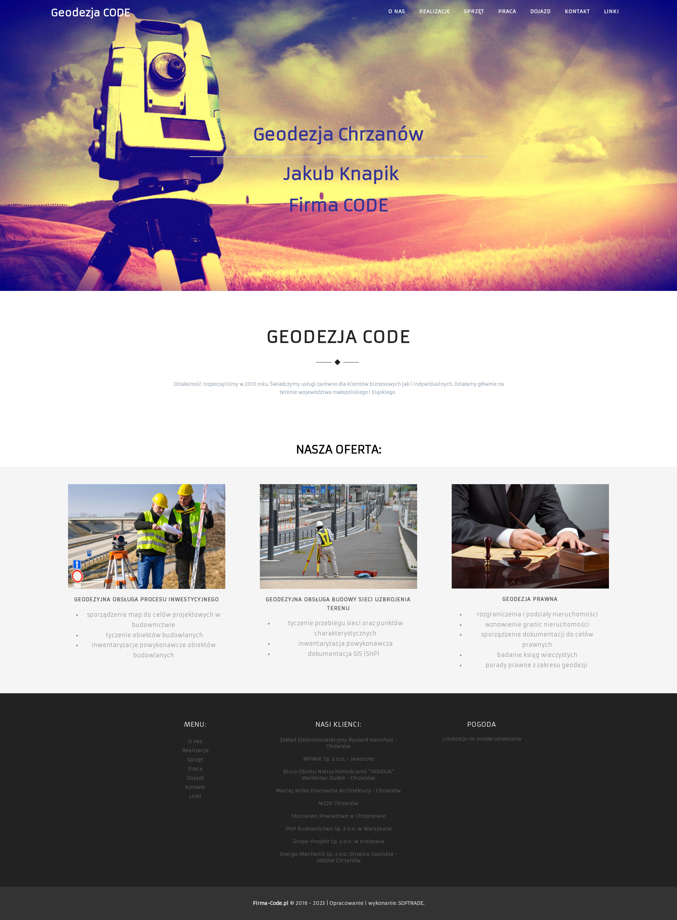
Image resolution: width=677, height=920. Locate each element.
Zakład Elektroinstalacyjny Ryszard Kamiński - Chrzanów (338, 743)
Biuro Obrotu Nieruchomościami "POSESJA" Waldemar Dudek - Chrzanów (338, 774)
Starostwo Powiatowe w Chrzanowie (338, 816)
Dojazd (540, 11)
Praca (507, 11)
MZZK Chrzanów (338, 803)
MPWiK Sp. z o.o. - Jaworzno (338, 759)
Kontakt (577, 11)
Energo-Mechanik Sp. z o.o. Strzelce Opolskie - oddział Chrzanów (338, 857)
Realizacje (434, 11)
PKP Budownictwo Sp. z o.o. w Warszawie (339, 828)
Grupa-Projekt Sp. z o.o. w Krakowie (338, 841)
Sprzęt (474, 11)
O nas (397, 11)
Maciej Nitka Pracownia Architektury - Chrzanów (338, 790)
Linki (611, 11)
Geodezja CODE (90, 12)
